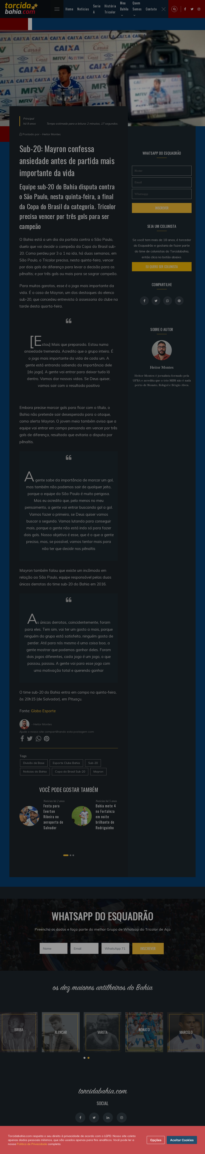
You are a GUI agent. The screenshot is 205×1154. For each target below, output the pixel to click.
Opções (155, 1140)
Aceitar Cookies (182, 1140)
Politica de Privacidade (32, 1144)
